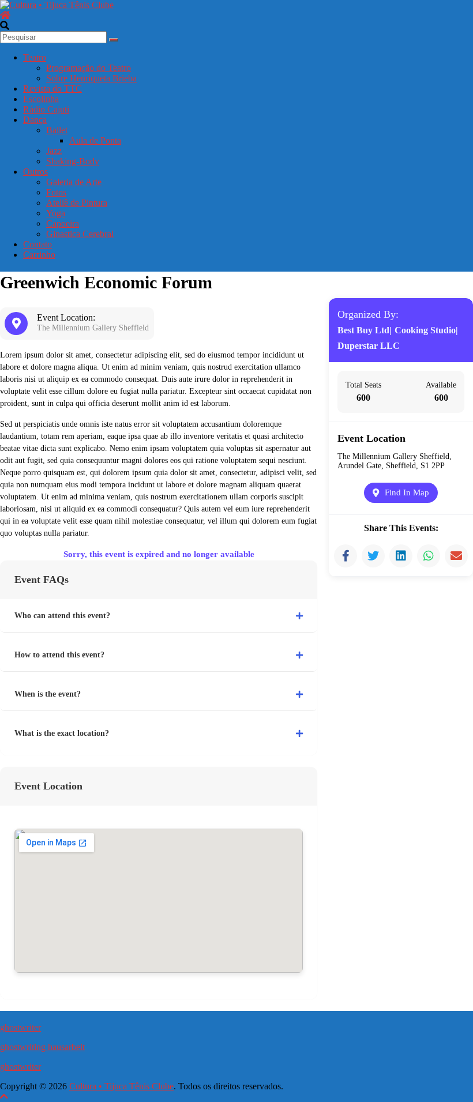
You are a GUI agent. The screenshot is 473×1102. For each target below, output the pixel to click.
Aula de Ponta (95, 140)
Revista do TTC (52, 88)
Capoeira (62, 223)
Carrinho (39, 254)
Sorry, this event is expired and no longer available (158, 554)
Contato (37, 244)
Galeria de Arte (74, 182)
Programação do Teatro (88, 68)
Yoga (55, 213)
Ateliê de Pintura (76, 203)
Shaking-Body (72, 161)
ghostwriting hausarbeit (42, 1047)
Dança (35, 120)
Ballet (56, 130)
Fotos (56, 192)
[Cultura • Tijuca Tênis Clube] (5, 15)
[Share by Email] (456, 555)
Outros (35, 171)
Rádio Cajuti (46, 109)
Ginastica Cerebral (80, 234)
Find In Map (407, 492)
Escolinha (41, 99)
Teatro (34, 57)
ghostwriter (20, 1027)
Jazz (54, 151)
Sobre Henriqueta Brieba (91, 78)
